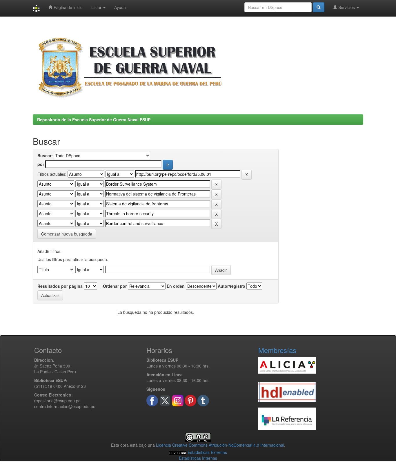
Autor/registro (231, 286)
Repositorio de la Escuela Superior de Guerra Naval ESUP (93, 119)
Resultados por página (60, 286)
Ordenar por (115, 286)
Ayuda (120, 7)
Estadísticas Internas (198, 458)
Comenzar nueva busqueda (66, 234)
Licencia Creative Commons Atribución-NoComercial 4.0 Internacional (220, 445)
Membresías (277, 350)
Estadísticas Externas (207, 452)
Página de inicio (67, 7)
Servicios (346, 7)
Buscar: (45, 155)
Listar (97, 7)
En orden (176, 286)
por (40, 164)
